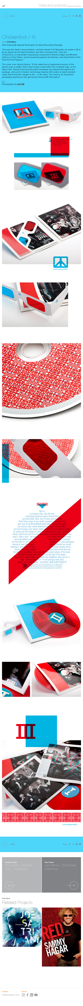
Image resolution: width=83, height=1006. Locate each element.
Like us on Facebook (27, 994)
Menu (3, 6)
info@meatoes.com (10, 995)
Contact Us (36, 994)
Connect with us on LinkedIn (31, 994)
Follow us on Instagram (23, 994)
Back (13, 16)
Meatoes (60, 5)
